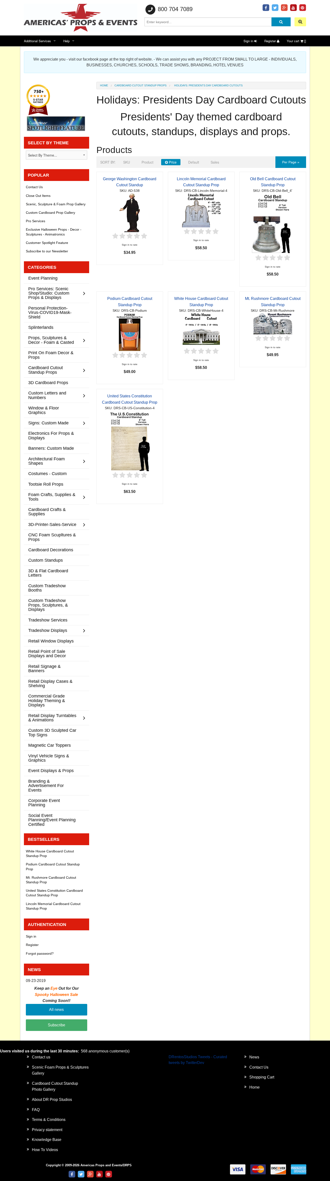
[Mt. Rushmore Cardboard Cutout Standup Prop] (272, 324)
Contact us (41, 1057)
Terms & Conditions (48, 1120)
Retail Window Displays (51, 640)
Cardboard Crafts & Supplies (47, 511)
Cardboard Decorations (50, 549)
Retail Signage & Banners (44, 668)
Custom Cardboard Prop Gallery (50, 212)
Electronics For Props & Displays (51, 435)
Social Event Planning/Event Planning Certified (52, 820)
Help (66, 41)
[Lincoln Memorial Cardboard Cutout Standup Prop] (201, 210)
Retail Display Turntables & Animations (52, 717)
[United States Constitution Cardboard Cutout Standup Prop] (129, 441)
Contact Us (34, 187)
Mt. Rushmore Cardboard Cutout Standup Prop (51, 880)
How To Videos (45, 1150)
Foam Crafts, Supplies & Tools (51, 496)
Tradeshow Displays (47, 630)
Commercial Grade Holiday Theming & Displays (46, 700)
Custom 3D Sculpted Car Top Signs (52, 732)
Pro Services (35, 221)
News (254, 1057)
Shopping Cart (261, 1077)
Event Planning (42, 278)
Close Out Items (38, 196)
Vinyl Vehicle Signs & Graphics (48, 758)
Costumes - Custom (47, 473)
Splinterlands (40, 327)
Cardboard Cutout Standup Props (140, 85)
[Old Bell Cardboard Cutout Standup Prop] (272, 223)
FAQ (36, 1110)
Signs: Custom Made (48, 422)
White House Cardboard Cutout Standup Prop (50, 853)
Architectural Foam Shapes (46, 461)
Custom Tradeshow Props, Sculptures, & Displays (48, 605)
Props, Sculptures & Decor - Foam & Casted (51, 340)
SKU (126, 162)
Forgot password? (40, 953)
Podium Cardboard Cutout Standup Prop (53, 866)
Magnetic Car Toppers (49, 745)
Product (147, 162)
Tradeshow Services (47, 619)
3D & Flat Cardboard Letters (48, 573)
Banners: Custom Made (51, 448)
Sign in (249, 41)
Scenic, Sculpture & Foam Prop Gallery (56, 204)
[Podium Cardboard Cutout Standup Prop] (129, 332)
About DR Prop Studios (52, 1100)
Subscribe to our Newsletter (47, 251)
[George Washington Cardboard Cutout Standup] (130, 212)
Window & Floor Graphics (43, 410)
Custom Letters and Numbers (47, 395)
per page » (290, 162)
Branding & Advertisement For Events (46, 786)
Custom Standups (45, 560)
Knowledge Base (46, 1140)
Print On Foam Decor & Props (50, 354)
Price (172, 162)
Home (104, 85)
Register (270, 41)
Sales (215, 162)
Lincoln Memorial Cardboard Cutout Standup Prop (53, 906)
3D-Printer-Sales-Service (52, 524)
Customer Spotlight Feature (47, 243)
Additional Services (37, 41)
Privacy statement (47, 1130)
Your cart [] (296, 41)
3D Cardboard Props (48, 382)
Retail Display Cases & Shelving (50, 683)
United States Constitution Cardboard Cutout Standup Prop (54, 893)
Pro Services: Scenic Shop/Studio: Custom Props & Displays (48, 293)
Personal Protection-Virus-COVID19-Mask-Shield (50, 312)
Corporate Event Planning (44, 802)
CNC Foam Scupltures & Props (52, 537)
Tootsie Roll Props (45, 484)
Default (193, 162)
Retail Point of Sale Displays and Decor (47, 653)
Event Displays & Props (51, 770)
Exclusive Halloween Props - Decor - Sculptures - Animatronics (53, 232)
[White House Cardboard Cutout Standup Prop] (201, 330)
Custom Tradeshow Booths (47, 588)
